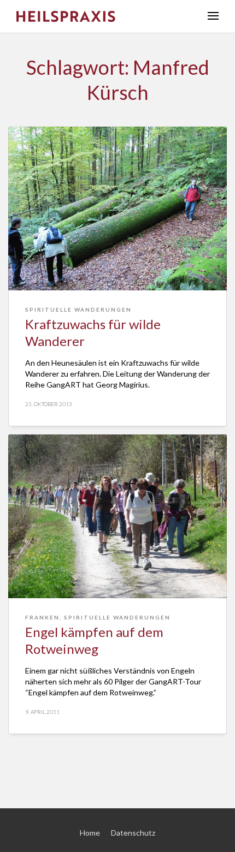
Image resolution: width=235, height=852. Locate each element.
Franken (42, 617)
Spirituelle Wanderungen (78, 309)
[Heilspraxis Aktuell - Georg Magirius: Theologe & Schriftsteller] (103, 16)
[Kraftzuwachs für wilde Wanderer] (117, 208)
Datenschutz (133, 832)
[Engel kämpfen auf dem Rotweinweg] (117, 516)
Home (90, 832)
